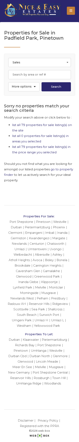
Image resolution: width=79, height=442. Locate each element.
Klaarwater (31, 340)
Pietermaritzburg (37, 227)
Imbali (49, 233)
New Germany (19, 372)
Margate (58, 238)
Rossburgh (41, 378)
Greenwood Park (47, 276)
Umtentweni (37, 249)
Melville (40, 287)
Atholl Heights (19, 260)
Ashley (57, 254)
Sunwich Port (49, 315)
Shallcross (55, 309)
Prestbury (58, 298)
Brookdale (22, 265)
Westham (24, 326)
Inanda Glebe (28, 282)
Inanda (62, 233)
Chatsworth (55, 244)
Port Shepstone (21, 222)
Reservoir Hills (39, 304)
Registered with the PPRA (39, 426)
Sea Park (38, 309)
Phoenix (59, 227)
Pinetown (43, 222)
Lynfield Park (22, 287)
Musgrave (48, 293)
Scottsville (21, 309)
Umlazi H (41, 320)
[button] (24, 86)
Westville (59, 222)
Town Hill (59, 378)
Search (56, 87)
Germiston (18, 238)
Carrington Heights (47, 265)
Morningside (29, 293)
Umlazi (19, 249)
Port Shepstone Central (50, 372)
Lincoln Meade (47, 361)
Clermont (15, 233)
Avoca (37, 260)
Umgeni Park (22, 320)
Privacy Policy (48, 420)
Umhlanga (38, 350)
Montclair (56, 287)
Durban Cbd (17, 356)
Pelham (42, 298)
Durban (16, 227)
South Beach (26, 315)
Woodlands (52, 383)
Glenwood (23, 276)
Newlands (19, 244)
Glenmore (60, 356)
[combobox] (39, 62)
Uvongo (55, 249)
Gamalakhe (51, 271)
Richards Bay (24, 345)
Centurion (37, 244)
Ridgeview (60, 304)
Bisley (49, 260)
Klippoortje (49, 282)
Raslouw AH (17, 304)
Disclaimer (25, 420)
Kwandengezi (39, 238)
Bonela (62, 260)
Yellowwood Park (47, 326)
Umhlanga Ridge (28, 383)
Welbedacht (23, 254)
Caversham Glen (28, 271)
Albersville (42, 254)
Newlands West (22, 298)
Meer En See (22, 367)
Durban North (39, 356)
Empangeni (33, 233)
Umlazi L (57, 320)
